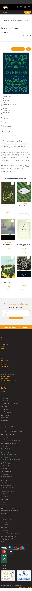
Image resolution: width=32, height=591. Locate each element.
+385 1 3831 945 (5, 530)
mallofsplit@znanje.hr (7, 522)
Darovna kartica (5, 350)
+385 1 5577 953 (5, 370)
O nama (3, 334)
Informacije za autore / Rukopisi (8, 380)
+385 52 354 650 (5, 368)
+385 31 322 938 (5, 493)
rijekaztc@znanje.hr (7, 466)
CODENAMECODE (27, 587)
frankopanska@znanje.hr (8, 476)
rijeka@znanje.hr (6, 420)
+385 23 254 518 (5, 364)
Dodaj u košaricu (18, 49)
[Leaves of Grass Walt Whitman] (2, 131)
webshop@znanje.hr (6, 356)
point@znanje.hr (6, 532)
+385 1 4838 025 (5, 511)
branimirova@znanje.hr (7, 541)
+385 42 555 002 (5, 446)
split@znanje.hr (6, 439)
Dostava (3, 348)
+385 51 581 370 (5, 465)
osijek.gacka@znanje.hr (7, 494)
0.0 (30, 36)
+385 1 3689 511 (5, 378)
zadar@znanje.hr (6, 457)
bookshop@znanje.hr (7, 401)
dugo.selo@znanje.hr (7, 513)
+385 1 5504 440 (5, 360)
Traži (27, 12)
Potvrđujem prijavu (15, 318)
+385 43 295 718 (5, 358)
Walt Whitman (8, 205)
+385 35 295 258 (5, 366)
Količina (4, 40)
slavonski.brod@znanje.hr (8, 429)
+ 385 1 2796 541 (5, 539)
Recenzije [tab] (14, 135)
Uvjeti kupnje (4, 346)
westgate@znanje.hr (7, 485)
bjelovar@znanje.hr (7, 504)
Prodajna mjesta (5, 337)
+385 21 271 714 (5, 437)
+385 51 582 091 (5, 362)
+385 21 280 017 (5, 521)
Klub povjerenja (5, 344)
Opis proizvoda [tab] (5, 135)
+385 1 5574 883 (5, 474)
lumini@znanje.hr (6, 448)
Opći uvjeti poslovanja (6, 339)
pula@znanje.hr (6, 411)
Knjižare (3, 2)
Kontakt (3, 335)
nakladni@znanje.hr (5, 376)
